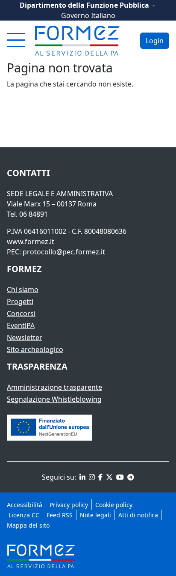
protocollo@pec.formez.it (64, 252)
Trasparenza (37, 366)
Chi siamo (22, 289)
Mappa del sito (28, 525)
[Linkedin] (81, 477)
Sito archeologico (35, 349)
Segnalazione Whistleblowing (54, 399)
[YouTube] (119, 477)
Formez (24, 269)
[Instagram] (91, 477)
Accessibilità (24, 505)
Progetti (20, 301)
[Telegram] (130, 477)
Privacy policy (69, 505)
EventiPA (21, 325)
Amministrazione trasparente (54, 387)
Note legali (95, 515)
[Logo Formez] (77, 40)
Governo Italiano (88, 15)
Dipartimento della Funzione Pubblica (84, 5)
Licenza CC (23, 515)
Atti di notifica (138, 515)
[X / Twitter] (108, 477)
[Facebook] (100, 477)
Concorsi (21, 313)
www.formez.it (30, 241)
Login (155, 40)
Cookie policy (113, 505)
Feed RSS (60, 515)
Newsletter (24, 337)
